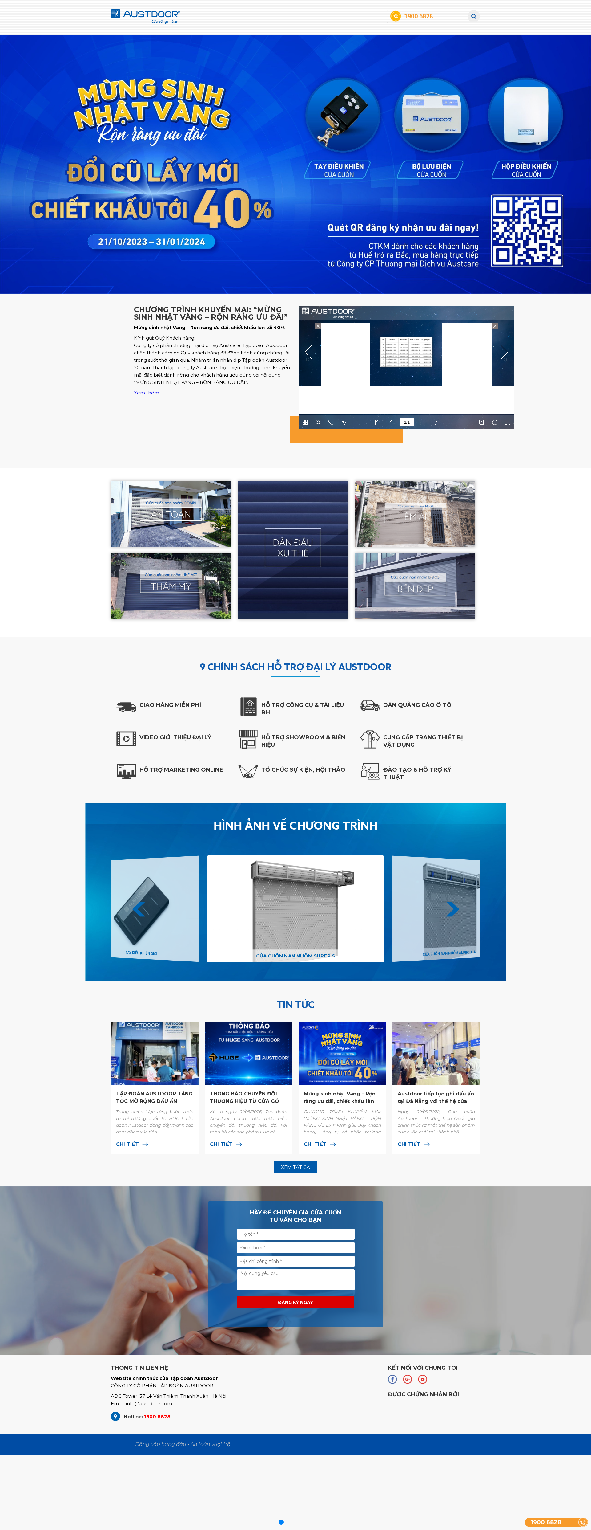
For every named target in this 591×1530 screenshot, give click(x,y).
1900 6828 (546, 1522)
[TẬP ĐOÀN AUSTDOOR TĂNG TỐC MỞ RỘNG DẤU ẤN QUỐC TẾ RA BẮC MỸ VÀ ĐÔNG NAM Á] (155, 1088)
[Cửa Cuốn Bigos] (415, 586)
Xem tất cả (295, 1167)
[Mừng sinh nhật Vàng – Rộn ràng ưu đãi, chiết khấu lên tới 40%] (342, 1088)
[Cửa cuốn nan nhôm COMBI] (171, 514)
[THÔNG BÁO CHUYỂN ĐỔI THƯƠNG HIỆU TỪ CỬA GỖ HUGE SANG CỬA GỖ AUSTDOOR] (248, 1088)
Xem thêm (146, 393)
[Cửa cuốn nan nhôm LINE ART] (171, 586)
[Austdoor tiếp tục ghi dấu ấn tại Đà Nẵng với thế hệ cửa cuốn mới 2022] (436, 1088)
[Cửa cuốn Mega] (415, 514)
